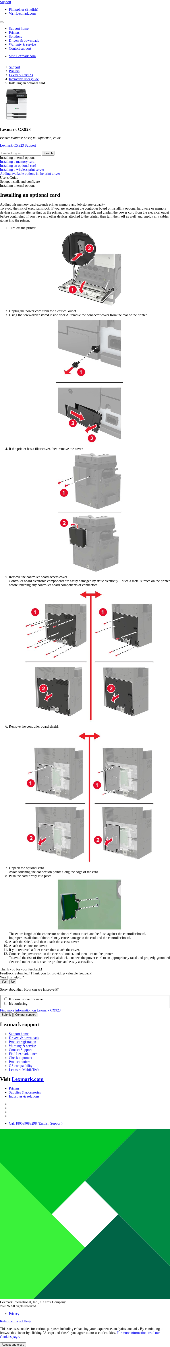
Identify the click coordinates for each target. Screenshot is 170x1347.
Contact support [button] (20, 48)
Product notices (19, 1062)
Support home (19, 1034)
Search (48, 153)
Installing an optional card (18, 165)
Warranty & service (22, 1046)
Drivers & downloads (24, 1038)
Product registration (22, 1042)
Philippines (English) (23, 9)
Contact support (25, 1014)
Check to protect (20, 1058)
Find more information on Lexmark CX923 (30, 1010)
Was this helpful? (12, 977)
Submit (6, 1014)
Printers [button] (14, 32)
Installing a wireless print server (22, 169)
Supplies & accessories (25, 1092)
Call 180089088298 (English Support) (35, 1123)
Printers (14, 71)
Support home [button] (19, 28)
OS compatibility (21, 1066)
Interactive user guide (24, 79)
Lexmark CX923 (21, 75)
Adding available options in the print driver (30, 173)
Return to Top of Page (15, 1321)
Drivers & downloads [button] (24, 40)
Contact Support (20, 1050)
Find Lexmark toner (23, 1054)
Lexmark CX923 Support (18, 145)
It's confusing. (18, 1003)
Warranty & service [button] (22, 44)
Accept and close (13, 1344)
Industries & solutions (24, 1096)
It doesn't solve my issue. (26, 999)
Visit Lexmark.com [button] (22, 13)
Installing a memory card (17, 161)
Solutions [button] (15, 36)
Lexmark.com (28, 1079)
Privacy (14, 1314)
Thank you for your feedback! (21, 969)
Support (14, 67)
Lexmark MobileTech (24, 1070)
